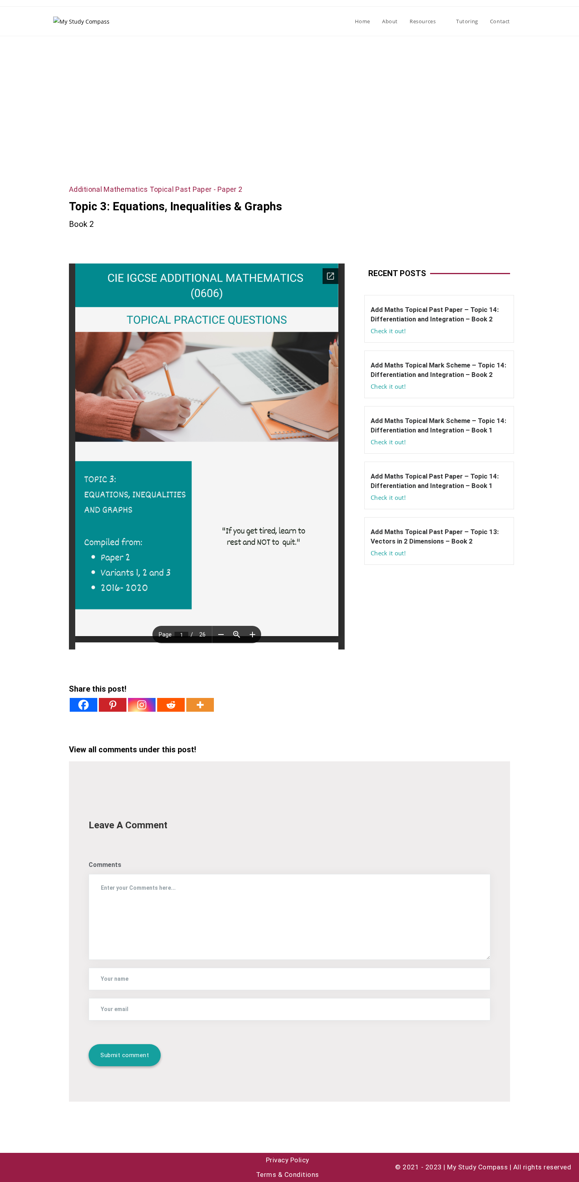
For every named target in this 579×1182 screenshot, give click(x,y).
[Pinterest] (112, 705)
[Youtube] (14, 1167)
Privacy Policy (287, 1160)
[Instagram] (142, 705)
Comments (105, 864)
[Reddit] (171, 705)
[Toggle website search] (524, 21)
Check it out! (388, 331)
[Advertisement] (289, 95)
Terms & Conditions (287, 1174)
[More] (200, 705)
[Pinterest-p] (57, 1167)
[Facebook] (83, 705)
